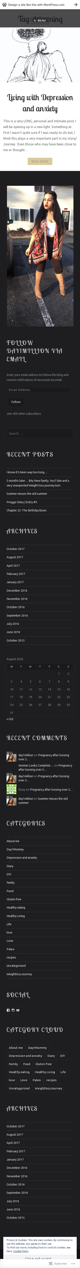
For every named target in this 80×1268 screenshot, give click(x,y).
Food (10, 891)
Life (9, 924)
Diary (10, 866)
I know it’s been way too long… (27, 472)
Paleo (10, 949)
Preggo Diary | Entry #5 (22, 502)
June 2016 (13, 632)
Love (10, 940)
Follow (16, 402)
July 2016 (13, 623)
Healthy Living (16, 916)
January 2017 (15, 582)
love (9, 932)
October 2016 (16, 607)
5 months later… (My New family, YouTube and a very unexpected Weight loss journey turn (38, 483)
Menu (42, 20)
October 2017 (16, 549)
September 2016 (17, 615)
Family (11, 882)
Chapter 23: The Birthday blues (27, 510)
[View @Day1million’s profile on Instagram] (13, 1010)
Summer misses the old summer (27, 493)
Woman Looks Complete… (36, 765)
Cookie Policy (21, 1251)
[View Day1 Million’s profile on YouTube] (17, 1010)
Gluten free (14, 899)
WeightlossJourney (19, 974)
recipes (11, 957)
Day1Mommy (15, 849)
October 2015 (16, 640)
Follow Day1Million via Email (35, 351)
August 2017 (15, 557)
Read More (40, 161)
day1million (25, 755)
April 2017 (13, 565)
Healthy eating (16, 907)
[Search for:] (40, 433)
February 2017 (16, 574)
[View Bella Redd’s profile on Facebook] (8, 1010)
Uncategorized (16, 965)
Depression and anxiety (22, 857)
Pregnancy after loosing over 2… (51, 789)
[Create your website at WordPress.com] (40, 4)
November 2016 (17, 598)
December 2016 (17, 590)
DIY (9, 874)
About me (13, 841)
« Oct (10, 719)
